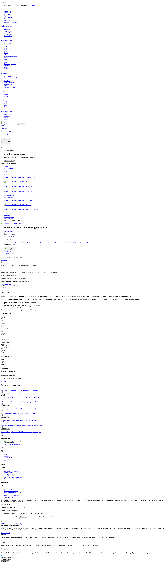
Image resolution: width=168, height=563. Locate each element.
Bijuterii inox (7, 16)
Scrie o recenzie (8, 231)
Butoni (6, 68)
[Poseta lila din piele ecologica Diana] (11, 223)
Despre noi (7, 454)
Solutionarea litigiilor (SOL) (12, 495)
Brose (5, 67)
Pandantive (7, 65)
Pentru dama (7, 48)
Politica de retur (8, 472)
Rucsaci (6, 96)
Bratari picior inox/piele (10, 77)
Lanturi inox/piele (9, 82)
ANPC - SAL (8, 494)
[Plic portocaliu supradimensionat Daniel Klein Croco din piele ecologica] (21, 425)
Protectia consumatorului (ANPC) (13, 492)
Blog (5, 171)
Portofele (6, 119)
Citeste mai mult (5, 533)
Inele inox (7, 81)
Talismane (7, 54)
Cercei (6, 53)
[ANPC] (3, 524)
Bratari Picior (8, 45)
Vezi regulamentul (6, 284)
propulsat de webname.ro (54, 516)
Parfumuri (7, 20)
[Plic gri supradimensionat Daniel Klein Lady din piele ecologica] (19, 413)
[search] (21, 124)
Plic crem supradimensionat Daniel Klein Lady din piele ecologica (19, 409)
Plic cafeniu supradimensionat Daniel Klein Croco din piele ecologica (20, 397)
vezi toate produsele (6, 26)
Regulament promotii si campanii (13, 477)
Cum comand (8, 457)
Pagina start (7, 215)
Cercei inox (7, 79)
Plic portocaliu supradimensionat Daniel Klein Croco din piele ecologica (21, 432)
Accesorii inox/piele (9, 87)
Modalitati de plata (9, 459)
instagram (8, 289)
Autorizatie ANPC (9, 497)
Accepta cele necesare (7, 557)
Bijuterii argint (8, 14)
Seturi (5, 61)
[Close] (1, 8)
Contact (6, 170)
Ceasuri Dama (8, 34)
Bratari (6, 57)
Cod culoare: (7, 239)
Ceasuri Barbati (8, 33)
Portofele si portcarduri (10, 22)
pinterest (14, 289)
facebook (3, 289)
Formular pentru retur (10, 489)
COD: (6, 235)
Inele (5, 59)
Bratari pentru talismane (10, 56)
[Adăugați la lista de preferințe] (1, 389)
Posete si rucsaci (8, 17)
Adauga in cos (12, 248)
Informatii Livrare (9, 461)
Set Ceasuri (7, 29)
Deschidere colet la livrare (11, 471)
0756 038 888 (4, 174)
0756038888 (31, 5)
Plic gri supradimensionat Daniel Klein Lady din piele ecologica (18, 420)
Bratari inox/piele (9, 76)
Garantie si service (9, 474)
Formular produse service (11, 491)
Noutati (6, 166)
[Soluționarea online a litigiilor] (15, 524)
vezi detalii (4, 260)
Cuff (5, 46)
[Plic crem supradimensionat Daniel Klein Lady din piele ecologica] (20, 402)
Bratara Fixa (7, 43)
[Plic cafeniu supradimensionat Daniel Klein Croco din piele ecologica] (20, 390)
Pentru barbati (8, 49)
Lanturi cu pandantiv (10, 64)
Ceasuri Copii (8, 36)
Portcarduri (7, 117)
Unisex (6, 107)
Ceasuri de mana (8, 11)
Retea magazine (8, 168)
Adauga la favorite (9, 249)
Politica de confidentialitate (11, 479)
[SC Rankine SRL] (6, 122)
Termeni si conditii (9, 476)
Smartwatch (7, 12)
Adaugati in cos (5, 394)
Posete (6, 94)
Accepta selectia (5, 559)
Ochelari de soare (9, 19)
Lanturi (6, 62)
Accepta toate (4, 561)
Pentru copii (7, 51)
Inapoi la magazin (9, 160)
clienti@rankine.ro (14, 441)
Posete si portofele (9, 217)
